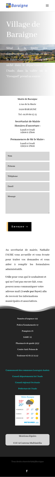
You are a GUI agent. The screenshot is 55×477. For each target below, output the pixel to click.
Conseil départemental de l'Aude (27, 376)
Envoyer (18, 226)
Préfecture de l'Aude (27, 388)
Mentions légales (27, 436)
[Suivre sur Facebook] (27, 471)
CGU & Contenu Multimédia (27, 443)
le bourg (36, 59)
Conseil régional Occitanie (27, 382)
